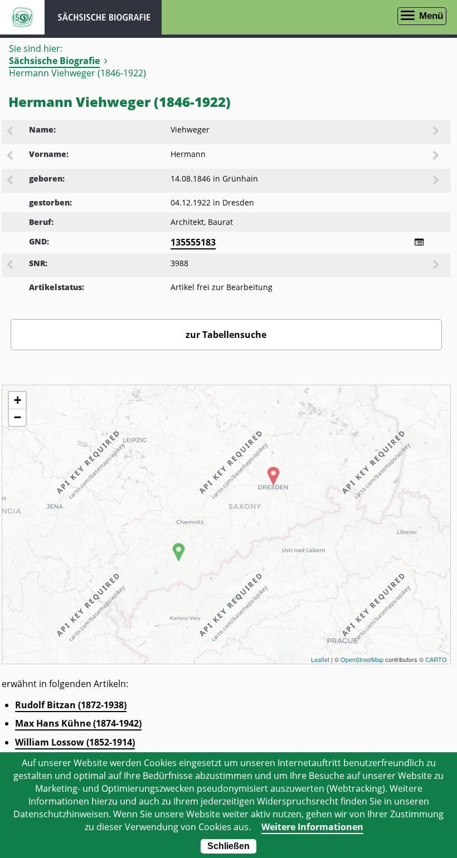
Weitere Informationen (312, 827)
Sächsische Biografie (54, 61)
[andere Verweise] (419, 242)
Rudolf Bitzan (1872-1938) (71, 705)
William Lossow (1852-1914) (75, 742)
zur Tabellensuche (226, 335)
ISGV (22, 17)
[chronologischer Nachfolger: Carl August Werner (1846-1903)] (436, 181)
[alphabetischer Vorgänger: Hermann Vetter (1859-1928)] (10, 156)
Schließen (228, 846)
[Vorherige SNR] (10, 265)
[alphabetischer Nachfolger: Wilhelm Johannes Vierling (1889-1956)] (436, 132)
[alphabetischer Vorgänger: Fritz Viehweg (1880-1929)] (10, 132)
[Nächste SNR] (436, 265)
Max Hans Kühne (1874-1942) (78, 723)
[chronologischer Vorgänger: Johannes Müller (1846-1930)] (10, 181)
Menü (431, 16)
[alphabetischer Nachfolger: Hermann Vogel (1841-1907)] (436, 156)
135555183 (193, 242)
